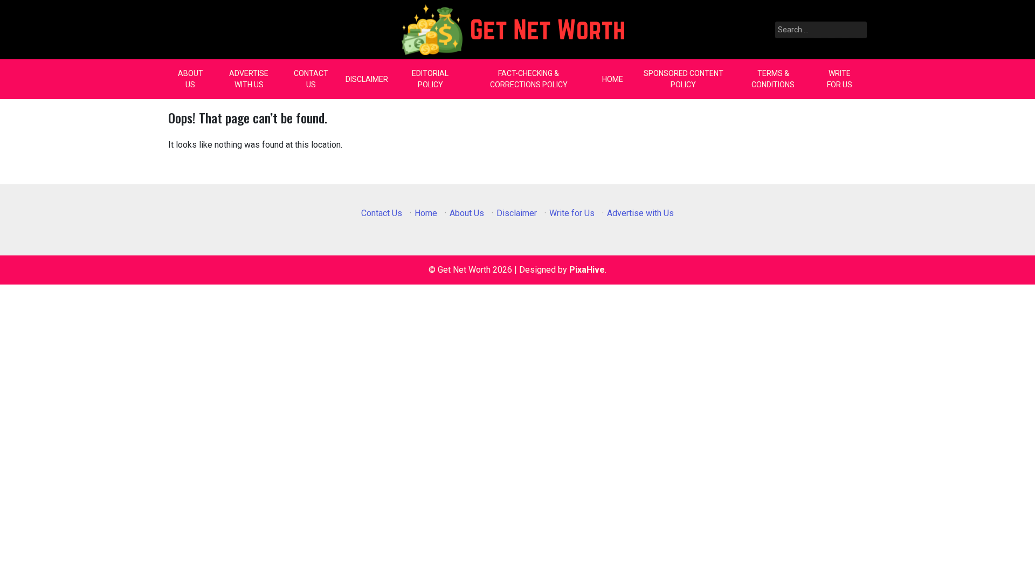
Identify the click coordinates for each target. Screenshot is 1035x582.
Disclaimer (367, 79)
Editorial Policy (430, 79)
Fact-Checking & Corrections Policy (529, 79)
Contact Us (311, 79)
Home (612, 79)
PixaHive (587, 270)
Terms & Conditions (773, 79)
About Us (190, 79)
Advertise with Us (248, 79)
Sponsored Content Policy (683, 79)
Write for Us (839, 79)
